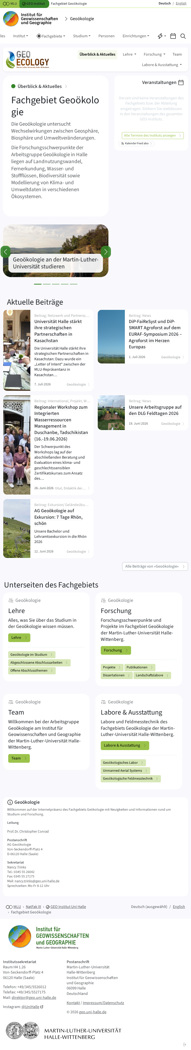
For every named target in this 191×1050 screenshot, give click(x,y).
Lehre (16, 637)
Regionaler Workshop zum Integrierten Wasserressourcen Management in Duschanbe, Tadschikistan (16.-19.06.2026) (61, 420)
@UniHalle (30, 1007)
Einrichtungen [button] (134, 36)
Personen (106, 36)
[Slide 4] (64, 284)
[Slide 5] (73, 284)
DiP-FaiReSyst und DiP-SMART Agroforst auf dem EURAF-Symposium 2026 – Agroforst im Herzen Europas (155, 332)
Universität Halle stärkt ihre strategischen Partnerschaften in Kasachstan (61, 329)
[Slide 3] (55, 284)
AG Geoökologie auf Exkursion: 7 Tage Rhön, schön (61, 515)
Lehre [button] (128, 54)
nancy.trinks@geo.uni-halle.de (37, 881)
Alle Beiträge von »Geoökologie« (152, 566)
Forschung (113, 650)
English (179, 906)
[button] (50, 36)
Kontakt (73, 1003)
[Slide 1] (38, 284)
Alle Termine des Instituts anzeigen (150, 135)
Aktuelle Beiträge (35, 302)
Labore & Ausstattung (122, 745)
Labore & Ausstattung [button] (160, 65)
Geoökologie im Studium (28, 654)
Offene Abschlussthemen (29, 670)
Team (177, 54)
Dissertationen (114, 675)
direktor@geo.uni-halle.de (34, 997)
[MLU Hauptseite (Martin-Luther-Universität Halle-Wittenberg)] (63, 1030)
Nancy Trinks (16, 867)
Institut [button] (19, 36)
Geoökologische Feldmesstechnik (128, 778)
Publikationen (137, 667)
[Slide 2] (46, 284)
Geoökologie (82, 19)
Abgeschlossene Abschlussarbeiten (36, 662)
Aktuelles (97, 54)
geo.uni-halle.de (92, 1012)
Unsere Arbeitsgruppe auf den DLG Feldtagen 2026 (155, 408)
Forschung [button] (153, 54)
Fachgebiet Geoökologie (31, 912)
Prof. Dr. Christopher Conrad (28, 831)
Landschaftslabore (149, 675)
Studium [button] (80, 36)
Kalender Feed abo (137, 143)
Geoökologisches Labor (120, 762)
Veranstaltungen (159, 82)
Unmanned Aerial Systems (122, 770)
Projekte (109, 667)
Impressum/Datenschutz (103, 1003)
